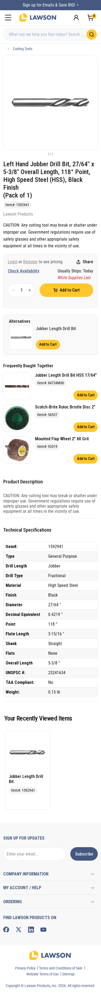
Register (30, 261)
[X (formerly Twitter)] (19, 930)
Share (88, 261)
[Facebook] (6, 930)
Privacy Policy (25, 968)
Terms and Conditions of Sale (60, 968)
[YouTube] (43, 930)
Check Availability (23, 270)
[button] (42, 154)
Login (13, 261)
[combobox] (50, 34)
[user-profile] (76, 17)
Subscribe (84, 854)
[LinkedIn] (31, 930)
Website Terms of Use (42, 974)
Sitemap (68, 974)
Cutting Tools (22, 49)
